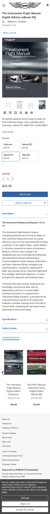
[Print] (31, 112)
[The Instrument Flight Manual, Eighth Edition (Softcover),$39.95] (13, 362)
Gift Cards (6, 446)
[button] (25, 215)
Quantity (6, 174)
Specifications (9, 319)
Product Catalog (9, 433)
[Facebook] (4, 112)
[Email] (26, 112)
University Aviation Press (12, 456)
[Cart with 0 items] (48, 5)
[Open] (47, 320)
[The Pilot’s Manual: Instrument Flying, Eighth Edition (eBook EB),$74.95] (36, 362)
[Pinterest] (20, 112)
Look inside (7, 132)
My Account (7, 437)
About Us (6, 419)
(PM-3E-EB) (36, 398)
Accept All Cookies (25, 509)
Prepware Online (9, 464)
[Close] (47, 214)
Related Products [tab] (11, 337)
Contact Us (6, 423)
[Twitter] (15, 112)
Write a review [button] (9, 33)
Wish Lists (6, 442)
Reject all (25, 503)
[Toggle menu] (3, 5)
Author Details (9, 328)
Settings (25, 497)
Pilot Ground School (10, 460)
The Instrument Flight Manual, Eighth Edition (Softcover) (13, 390)
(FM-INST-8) (13, 398)
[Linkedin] (10, 112)
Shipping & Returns (10, 428)
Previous (2, 373)
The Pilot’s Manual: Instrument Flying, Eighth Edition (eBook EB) (36, 390)
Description (8, 213)
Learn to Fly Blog (9, 451)
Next (47, 373)
